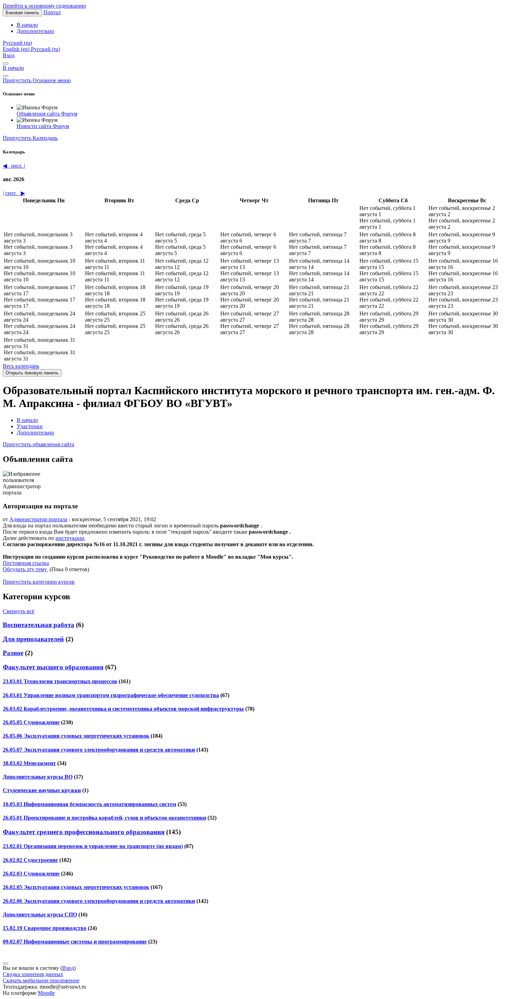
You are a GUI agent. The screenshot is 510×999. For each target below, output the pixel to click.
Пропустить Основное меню (37, 80)
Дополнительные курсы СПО (40, 914)
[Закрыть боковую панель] (5, 76)
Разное (13, 653)
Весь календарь (21, 366)
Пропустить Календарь (30, 138)
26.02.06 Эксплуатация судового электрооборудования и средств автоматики (99, 901)
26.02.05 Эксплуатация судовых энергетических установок (76, 887)
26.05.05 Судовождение (31, 722)
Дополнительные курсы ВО (38, 777)
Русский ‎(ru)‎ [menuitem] (45, 49)
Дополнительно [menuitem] (35, 31)
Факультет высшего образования (53, 667)
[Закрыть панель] (5, 63)
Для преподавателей (33, 639)
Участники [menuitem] (30, 426)
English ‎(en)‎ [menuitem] (17, 49)
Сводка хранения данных (33, 974)
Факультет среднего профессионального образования (83, 832)
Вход (9, 55)
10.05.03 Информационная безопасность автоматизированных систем (89, 804)
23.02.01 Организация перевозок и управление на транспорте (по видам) (93, 846)
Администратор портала (38, 519)
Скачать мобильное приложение (41, 980)
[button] (17, 43)
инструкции (70, 538)
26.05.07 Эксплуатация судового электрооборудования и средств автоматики (99, 750)
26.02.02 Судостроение (30, 860)
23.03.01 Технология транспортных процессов (60, 681)
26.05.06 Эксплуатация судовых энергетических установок (76, 736)
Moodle (46, 993)
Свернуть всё (18, 611)
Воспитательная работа (38, 624)
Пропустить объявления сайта (38, 444)
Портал (52, 12)
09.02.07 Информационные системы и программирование (75, 942)
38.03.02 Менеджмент (29, 763)
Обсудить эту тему (25, 569)
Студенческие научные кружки (42, 790)
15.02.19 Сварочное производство (44, 928)
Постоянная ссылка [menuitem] (26, 563)
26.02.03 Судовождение (31, 874)
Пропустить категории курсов (39, 582)
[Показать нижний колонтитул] (5, 964)
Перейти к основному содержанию (44, 6)
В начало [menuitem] (27, 25)
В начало (13, 68)
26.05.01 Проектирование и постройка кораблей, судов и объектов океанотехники (104, 818)
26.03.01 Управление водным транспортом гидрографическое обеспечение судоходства (111, 695)
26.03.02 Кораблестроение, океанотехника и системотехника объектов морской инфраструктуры (123, 709)
